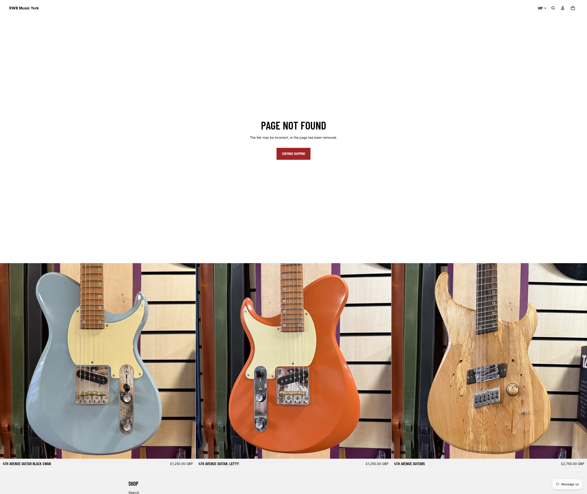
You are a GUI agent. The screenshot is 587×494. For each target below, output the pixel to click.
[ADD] (188, 451)
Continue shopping (293, 154)
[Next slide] (189, 361)
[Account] (563, 8)
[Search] (553, 8)
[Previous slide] (7, 361)
